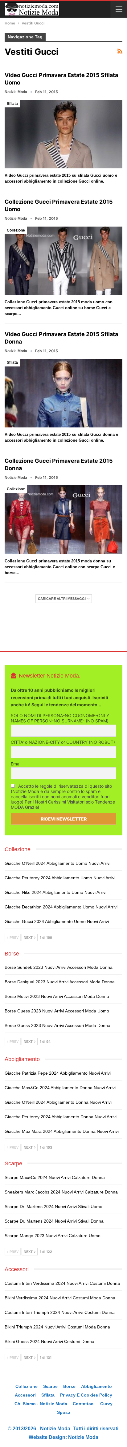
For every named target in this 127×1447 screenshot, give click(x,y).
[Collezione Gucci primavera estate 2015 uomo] (63, 261)
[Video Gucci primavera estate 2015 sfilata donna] (63, 393)
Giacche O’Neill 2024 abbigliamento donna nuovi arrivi (58, 1102)
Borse (69, 1386)
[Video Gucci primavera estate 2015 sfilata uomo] (63, 134)
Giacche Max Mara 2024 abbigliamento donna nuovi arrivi (62, 1131)
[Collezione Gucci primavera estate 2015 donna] (63, 519)
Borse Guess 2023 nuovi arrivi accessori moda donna (57, 1025)
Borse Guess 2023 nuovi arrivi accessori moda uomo (57, 1010)
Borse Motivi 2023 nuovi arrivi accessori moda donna (57, 996)
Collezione (16, 230)
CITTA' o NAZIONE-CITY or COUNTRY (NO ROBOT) (63, 742)
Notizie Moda (83, 1437)
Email (16, 763)
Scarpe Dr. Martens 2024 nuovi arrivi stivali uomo (53, 1206)
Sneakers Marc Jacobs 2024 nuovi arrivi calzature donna (61, 1191)
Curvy (106, 1403)
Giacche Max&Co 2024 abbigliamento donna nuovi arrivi (60, 1087)
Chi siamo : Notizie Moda (40, 1403)
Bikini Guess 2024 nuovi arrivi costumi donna (49, 1341)
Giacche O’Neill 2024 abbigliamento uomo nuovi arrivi (57, 863)
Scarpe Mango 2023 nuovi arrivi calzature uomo (52, 1235)
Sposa (63, 1412)
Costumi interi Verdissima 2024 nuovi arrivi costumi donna (62, 1283)
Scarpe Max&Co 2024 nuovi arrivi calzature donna (55, 1177)
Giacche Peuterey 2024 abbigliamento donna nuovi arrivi (61, 1116)
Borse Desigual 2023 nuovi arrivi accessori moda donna (60, 981)
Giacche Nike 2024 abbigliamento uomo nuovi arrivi (55, 892)
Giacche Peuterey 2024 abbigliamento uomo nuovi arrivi (60, 877)
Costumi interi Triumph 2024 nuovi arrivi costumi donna (60, 1312)
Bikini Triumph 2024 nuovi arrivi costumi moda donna (57, 1326)
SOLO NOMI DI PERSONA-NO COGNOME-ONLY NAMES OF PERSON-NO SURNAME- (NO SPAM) (60, 718)
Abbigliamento (96, 1386)
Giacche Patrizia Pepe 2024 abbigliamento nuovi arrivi (58, 1073)
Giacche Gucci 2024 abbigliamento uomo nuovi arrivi (57, 921)
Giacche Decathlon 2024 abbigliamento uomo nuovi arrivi (61, 906)
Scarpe (50, 1386)
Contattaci (84, 1403)
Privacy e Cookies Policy (86, 1395)
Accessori (25, 1395)
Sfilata (12, 104)
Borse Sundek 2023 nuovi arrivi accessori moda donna (59, 967)
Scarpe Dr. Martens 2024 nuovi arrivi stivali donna (54, 1221)
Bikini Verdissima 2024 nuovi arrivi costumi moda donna (60, 1297)
